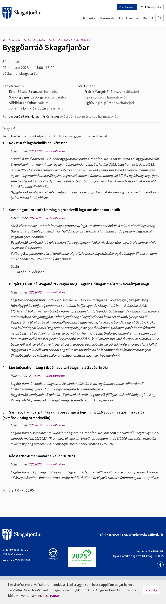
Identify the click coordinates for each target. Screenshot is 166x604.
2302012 (35, 425)
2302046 (35, 292)
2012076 (35, 218)
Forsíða (3, 40)
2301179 (35, 151)
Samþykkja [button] (151, 590)
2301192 (35, 375)
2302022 (35, 464)
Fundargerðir (14, 40)
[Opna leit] (159, 18)
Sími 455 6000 (109, 534)
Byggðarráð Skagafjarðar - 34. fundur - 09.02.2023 (69, 40)
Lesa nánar (51, 595)
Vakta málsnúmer (55, 151)
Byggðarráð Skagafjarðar (34, 40)
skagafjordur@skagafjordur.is (143, 534)
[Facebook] (160, 564)
